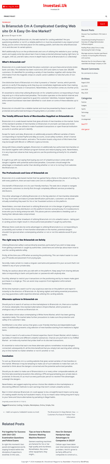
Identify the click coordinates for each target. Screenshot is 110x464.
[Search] (106, 16)
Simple (48, 405)
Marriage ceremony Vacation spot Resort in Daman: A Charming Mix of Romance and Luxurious (94, 55)
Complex (26, 405)
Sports (83, 109)
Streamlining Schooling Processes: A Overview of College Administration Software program (92, 42)
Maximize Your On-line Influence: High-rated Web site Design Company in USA (93, 62)
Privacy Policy (9, 16)
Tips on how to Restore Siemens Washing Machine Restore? (39, 435)
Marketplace (34, 405)
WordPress (85, 461)
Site (52, 405)
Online (42, 405)
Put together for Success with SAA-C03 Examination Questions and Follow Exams (13, 436)
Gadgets (84, 105)
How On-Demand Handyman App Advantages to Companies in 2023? (65, 436)
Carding (19, 405)
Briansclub (12, 405)
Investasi (6, 36)
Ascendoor (66, 461)
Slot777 (84, 124)
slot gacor (85, 129)
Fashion (83, 102)
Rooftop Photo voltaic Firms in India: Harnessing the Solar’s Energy (92, 48)
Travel (83, 116)
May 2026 (84, 93)
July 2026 (84, 86)
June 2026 (84, 89)
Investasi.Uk (55, 5)
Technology (6, 22)
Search (102, 24)
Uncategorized (85, 119)
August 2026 (85, 82)
